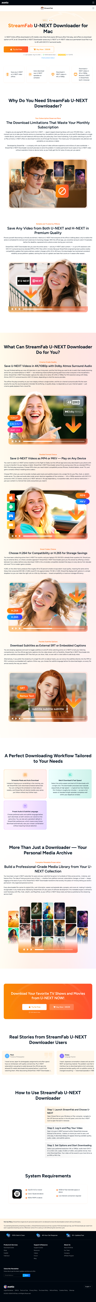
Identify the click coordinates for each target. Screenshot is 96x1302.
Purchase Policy (43, 1290)
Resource (37, 1250)
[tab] (45, 20)
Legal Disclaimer (8, 1290)
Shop (5, 1250)
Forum (36, 1256)
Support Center (38, 1247)
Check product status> (48, 58)
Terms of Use (24, 1290)
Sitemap (71, 1290)
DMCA (17, 1290)
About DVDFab (68, 1247)
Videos (36, 1253)
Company (67, 1253)
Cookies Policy (63, 1290)
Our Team (67, 1250)
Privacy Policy (33, 1290)
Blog (35, 1258)
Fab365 (6, 1253)
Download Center (9, 1247)
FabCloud (6, 1256)
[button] (16, 49)
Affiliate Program (69, 1256)
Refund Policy (54, 1290)
